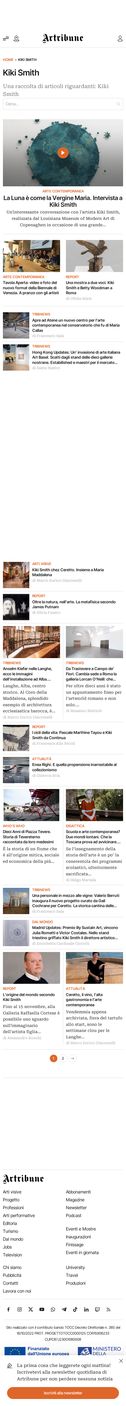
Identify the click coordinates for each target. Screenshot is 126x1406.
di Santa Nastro (46, 368)
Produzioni (76, 1283)
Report (72, 277)
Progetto (11, 1199)
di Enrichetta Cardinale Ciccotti (60, 943)
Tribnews (41, 314)
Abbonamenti (78, 1192)
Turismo (10, 1231)
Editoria (10, 1223)
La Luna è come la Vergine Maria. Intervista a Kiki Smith (63, 201)
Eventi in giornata (82, 1252)
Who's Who (14, 826)
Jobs (7, 1247)
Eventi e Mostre (81, 1229)
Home (8, 59)
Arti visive (41, 564)
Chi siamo (12, 1267)
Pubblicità (12, 1275)
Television (12, 1255)
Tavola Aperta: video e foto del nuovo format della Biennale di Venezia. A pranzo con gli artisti (31, 287)
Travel (72, 1275)
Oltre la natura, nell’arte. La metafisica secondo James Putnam (74, 604)
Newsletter (76, 1207)
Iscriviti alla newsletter (63, 1393)
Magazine (75, 1199)
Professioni (13, 1207)
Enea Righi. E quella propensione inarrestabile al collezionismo (74, 767)
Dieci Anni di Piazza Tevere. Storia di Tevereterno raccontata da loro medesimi (28, 836)
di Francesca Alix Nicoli (53, 743)
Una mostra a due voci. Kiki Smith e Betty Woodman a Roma (90, 287)
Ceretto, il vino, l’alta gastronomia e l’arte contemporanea (84, 999)
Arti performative (19, 1215)
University (75, 1267)
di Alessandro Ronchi (22, 1038)
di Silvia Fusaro (46, 612)
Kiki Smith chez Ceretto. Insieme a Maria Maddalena (68, 572)
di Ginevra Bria (46, 775)
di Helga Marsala (81, 880)
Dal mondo (42, 922)
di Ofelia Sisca (78, 298)
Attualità (41, 759)
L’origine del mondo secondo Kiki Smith (29, 997)
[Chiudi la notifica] (121, 1360)
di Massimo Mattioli (84, 711)
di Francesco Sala (48, 336)
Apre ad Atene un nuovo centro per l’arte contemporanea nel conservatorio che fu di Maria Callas (76, 325)
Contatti (10, 1283)
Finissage (75, 1244)
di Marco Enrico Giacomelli (57, 580)
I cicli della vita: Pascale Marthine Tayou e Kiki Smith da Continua (72, 735)
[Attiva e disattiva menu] (6, 38)
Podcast (73, 1215)
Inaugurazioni (78, 1237)
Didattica (75, 826)
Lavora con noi (17, 1291)
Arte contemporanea (63, 191)
